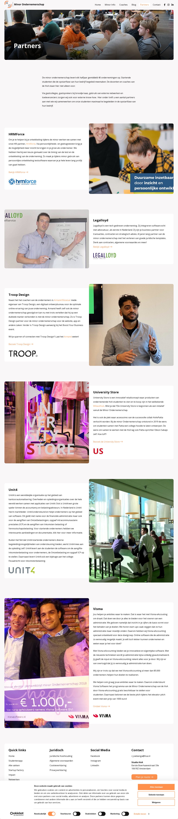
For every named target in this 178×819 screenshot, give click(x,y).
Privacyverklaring (58, 770)
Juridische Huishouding (61, 756)
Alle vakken (14, 765)
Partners (144, 4)
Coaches (123, 4)
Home (98, 4)
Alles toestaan (156, 787)
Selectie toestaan (156, 795)
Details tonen (140, 814)
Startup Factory (16, 770)
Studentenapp (16, 760)
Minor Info (110, 4)
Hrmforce (31, 143)
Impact (12, 774)
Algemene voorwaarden (61, 760)
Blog (134, 4)
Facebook (95, 756)
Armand (68, 336)
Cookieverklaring (58, 765)
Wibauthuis (98, 406)
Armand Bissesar (62, 300)
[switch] (76, 814)
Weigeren (156, 802)
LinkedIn (95, 765)
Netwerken (14, 779)
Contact (156, 4)
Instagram (96, 760)
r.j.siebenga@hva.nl (140, 756)
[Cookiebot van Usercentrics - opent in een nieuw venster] (16, 814)
